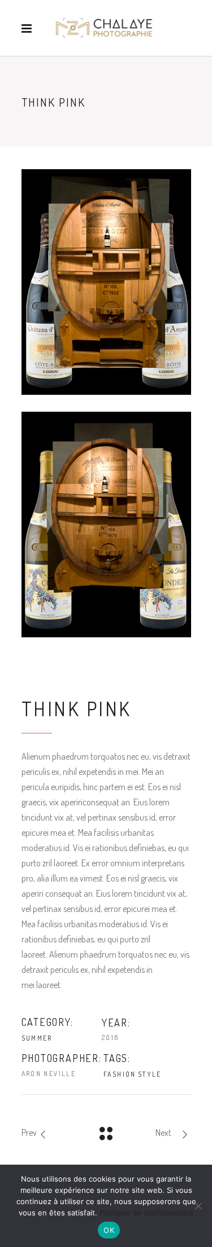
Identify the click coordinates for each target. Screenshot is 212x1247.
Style (150, 1074)
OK (108, 1230)
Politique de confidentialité (146, 1212)
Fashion (119, 1074)
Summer (37, 1038)
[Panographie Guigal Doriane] (106, 524)
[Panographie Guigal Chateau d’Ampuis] (106, 282)
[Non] (198, 1205)
